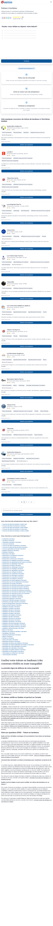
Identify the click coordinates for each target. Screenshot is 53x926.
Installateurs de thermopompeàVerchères (13, 628)
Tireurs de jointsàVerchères (9, 654)
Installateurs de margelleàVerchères (11, 615)
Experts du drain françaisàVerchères (11, 605)
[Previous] (19, 502)
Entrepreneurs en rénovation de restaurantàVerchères (16, 590)
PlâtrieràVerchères (7, 636)
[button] (51, 2)
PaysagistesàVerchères (8, 633)
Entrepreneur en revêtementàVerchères (12, 555)
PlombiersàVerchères (8, 638)
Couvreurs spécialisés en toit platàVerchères (14, 549)
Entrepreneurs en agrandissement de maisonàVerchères (17, 562)
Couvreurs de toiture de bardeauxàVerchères (14, 545)
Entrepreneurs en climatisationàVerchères (13, 570)
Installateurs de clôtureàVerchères (11, 611)
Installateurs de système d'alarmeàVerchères (14, 626)
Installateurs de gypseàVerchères (11, 613)
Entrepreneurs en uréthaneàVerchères (12, 595)
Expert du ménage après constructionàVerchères (15, 603)
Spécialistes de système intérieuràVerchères (14, 649)
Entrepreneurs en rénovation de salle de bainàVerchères (17, 592)
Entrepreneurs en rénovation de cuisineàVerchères (15, 587)
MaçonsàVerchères (7, 630)
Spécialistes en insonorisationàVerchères (13, 651)
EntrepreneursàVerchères (9, 557)
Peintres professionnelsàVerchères (11, 634)
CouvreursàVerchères (8, 544)
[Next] (34, 502)
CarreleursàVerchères (8, 540)
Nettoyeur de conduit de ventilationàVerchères (14, 631)
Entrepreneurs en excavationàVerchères (12, 577)
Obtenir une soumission (26, 144)
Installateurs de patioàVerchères (10, 616)
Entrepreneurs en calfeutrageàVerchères (13, 567)
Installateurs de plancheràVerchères (11, 621)
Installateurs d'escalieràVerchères (11, 606)
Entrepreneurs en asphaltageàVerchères (12, 563)
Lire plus (3, 139)
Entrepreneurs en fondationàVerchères (12, 578)
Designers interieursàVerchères (10, 550)
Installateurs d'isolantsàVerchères (11, 608)
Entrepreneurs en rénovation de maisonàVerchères (15, 588)
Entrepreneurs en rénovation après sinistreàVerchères (16, 585)
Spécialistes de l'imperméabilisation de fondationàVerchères (18, 644)
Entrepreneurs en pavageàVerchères (12, 583)
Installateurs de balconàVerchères (11, 610)
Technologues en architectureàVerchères (13, 653)
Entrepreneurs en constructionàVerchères (13, 573)
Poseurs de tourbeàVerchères (10, 639)
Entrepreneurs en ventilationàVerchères (12, 596)
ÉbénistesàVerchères (8, 552)
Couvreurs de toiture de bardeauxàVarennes (14, 526)
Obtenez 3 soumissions (26, 514)
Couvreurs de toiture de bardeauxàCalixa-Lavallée (15, 530)
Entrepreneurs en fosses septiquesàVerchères (14, 580)
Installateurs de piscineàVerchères (11, 620)
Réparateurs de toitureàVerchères (11, 641)
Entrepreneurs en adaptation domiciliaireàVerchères (15, 560)
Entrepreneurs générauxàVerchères (11, 598)
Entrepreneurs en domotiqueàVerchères (12, 575)
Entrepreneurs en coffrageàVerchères (12, 572)
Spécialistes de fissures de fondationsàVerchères (15, 643)
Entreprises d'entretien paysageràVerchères (13, 600)
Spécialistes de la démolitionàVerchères (12, 648)
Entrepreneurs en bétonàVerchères (11, 565)
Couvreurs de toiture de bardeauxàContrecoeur (14, 529)
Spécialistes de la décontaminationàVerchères (14, 646)
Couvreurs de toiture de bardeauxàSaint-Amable (15, 527)
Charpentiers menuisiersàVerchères (11, 542)
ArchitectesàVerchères (8, 539)
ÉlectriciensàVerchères (8, 553)
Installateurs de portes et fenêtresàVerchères (14, 625)
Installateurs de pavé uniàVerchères (11, 618)
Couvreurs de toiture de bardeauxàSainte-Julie (14, 524)
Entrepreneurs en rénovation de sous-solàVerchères (16, 593)
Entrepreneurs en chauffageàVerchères (12, 568)
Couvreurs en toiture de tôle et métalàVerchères (14, 547)
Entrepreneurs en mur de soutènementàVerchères (15, 582)
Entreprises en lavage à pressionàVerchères (13, 601)
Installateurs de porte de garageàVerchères (13, 623)
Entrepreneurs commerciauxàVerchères (12, 558)
